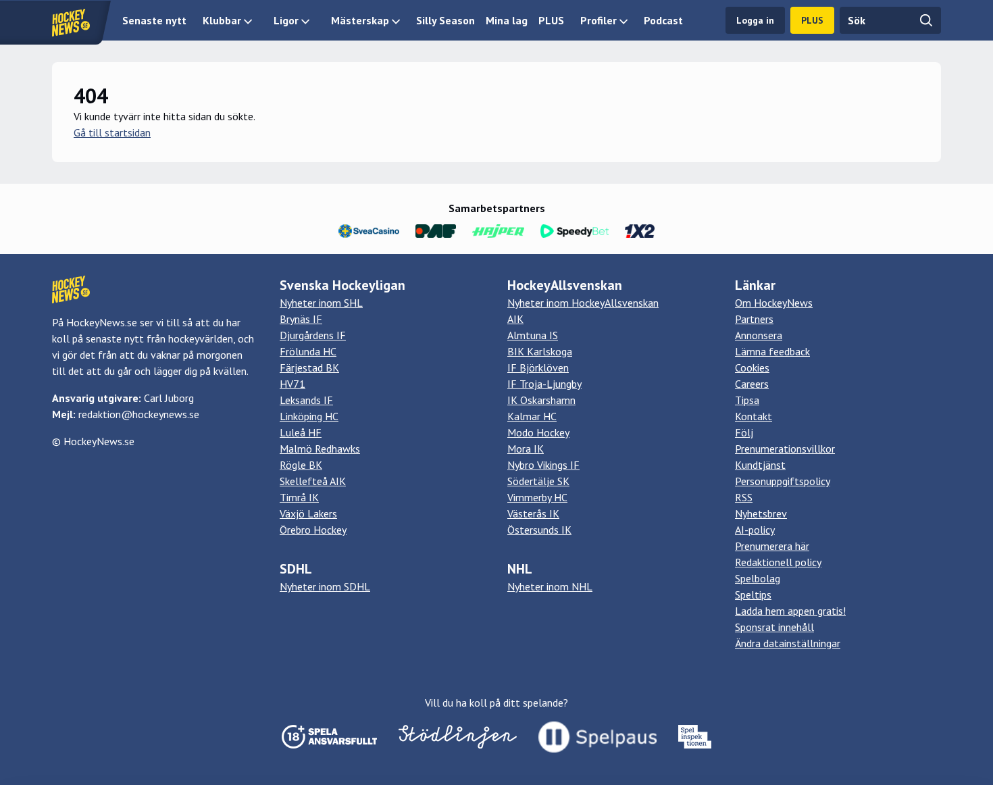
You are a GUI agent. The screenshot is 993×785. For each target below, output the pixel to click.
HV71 (292, 383)
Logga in (755, 20)
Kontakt (753, 416)
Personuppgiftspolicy (782, 481)
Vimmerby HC (537, 497)
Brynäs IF (301, 319)
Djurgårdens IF (313, 335)
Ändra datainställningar (787, 643)
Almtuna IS (532, 335)
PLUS (551, 20)
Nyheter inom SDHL (325, 586)
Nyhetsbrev (761, 513)
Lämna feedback (772, 351)
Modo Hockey (538, 432)
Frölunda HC (308, 351)
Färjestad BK (309, 367)
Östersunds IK (539, 529)
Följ (744, 432)
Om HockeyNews (774, 302)
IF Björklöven (538, 367)
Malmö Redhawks (320, 448)
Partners (754, 319)
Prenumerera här (772, 546)
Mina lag (507, 20)
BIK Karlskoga (539, 351)
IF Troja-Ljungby (544, 383)
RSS (744, 497)
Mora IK (525, 448)
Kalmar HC (532, 416)
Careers (752, 383)
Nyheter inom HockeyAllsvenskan (583, 302)
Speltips (753, 594)
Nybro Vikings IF (543, 465)
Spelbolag (757, 578)
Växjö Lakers (308, 513)
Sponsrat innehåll (774, 627)
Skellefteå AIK (313, 481)
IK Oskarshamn (541, 400)
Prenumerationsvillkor (785, 448)
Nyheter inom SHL (321, 302)
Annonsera (758, 335)
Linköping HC (309, 416)
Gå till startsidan (112, 132)
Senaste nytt (154, 20)
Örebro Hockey (313, 529)
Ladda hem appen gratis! (790, 610)
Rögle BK (301, 465)
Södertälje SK (538, 481)
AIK (515, 319)
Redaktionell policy (778, 562)
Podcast (663, 20)
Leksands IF (306, 400)
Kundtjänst (760, 465)
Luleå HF (301, 432)
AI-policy (755, 529)
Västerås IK (533, 513)
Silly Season (445, 20)
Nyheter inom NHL (549, 586)
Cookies (752, 367)
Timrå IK (299, 497)
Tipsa (747, 400)
